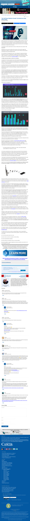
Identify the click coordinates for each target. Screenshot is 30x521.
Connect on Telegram (6, 475)
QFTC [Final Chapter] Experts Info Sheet (7, 465)
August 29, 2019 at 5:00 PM (7, 346)
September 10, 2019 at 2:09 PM (9, 364)
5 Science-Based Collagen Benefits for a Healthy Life (8, 453)
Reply (3, 295)
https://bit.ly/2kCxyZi (16, 370)
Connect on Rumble (6, 477)
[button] (15, 7)
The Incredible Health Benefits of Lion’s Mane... (8, 489)
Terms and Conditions (9, 5)
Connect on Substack (6, 469)
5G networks (13, 208)
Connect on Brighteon (6, 474)
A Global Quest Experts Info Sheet (6, 464)
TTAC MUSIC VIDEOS (6, 479)
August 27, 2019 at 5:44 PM (9, 324)
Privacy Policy (14, 5)
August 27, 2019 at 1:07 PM (7, 338)
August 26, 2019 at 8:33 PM (7, 318)
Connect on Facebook (6, 471)
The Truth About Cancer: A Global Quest (7, 462)
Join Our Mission (4, 480)
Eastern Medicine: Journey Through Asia (7, 463)
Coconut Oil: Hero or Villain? (5, 455)
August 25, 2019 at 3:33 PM (7, 291)
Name (2, 417)
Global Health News (4, 461)
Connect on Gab (5, 476)
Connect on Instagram (6, 473)
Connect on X (5, 470)
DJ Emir (6, 353)
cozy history (14, 195)
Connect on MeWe (5, 472)
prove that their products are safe (19, 140)
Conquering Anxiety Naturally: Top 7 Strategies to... (8, 454)
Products (3, 460)
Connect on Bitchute (6, 478)
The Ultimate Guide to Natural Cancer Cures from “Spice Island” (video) (22, 276)
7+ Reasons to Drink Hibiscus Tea (6, 457)
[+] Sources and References (6, 262)
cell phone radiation (15, 56)
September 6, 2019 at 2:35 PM (8, 354)
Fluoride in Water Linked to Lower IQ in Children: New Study (7, 276)
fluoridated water (4, 229)
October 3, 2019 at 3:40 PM (7, 393)
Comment (3, 407)
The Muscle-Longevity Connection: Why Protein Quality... (9, 487)
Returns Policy (15, 510)
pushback (18, 213)
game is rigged (23, 216)
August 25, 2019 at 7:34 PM (7, 299)
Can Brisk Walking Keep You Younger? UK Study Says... (9, 456)
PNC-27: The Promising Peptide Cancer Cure (7, 490)
